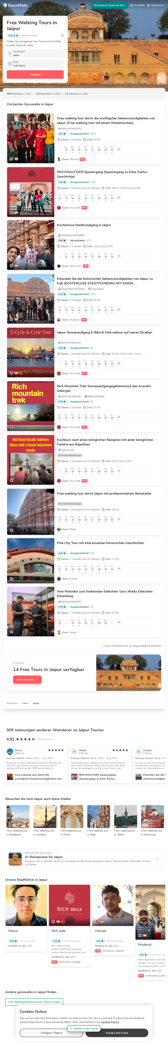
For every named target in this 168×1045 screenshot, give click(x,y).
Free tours (12, 703)
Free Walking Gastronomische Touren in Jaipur (34, 1002)
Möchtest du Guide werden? (109, 5)
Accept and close (117, 1033)
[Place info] (62, 35)
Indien (25, 703)
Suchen (35, 74)
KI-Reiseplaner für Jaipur (44, 857)
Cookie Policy (110, 1022)
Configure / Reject (51, 1033)
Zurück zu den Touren (86, 1028)
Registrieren (157, 5)
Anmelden (139, 5)
